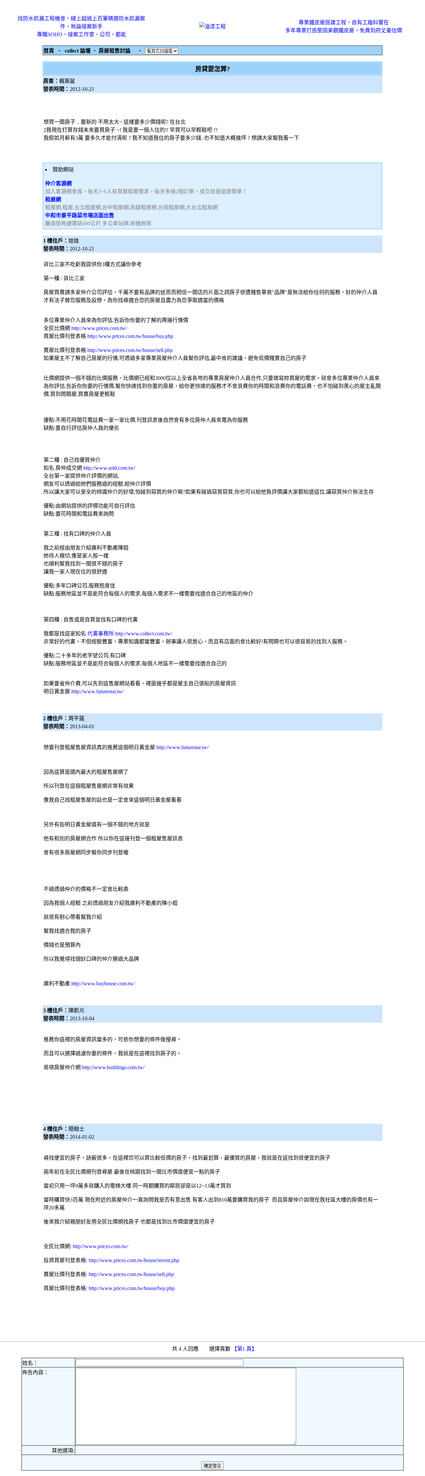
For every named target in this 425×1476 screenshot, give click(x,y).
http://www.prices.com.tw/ (99, 328)
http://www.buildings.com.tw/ (113, 1067)
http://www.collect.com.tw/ (143, 633)
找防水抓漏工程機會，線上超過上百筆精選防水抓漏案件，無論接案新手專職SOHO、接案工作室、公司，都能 (81, 26)
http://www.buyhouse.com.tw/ (103, 983)
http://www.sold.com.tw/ (109, 468)
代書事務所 (100, 633)
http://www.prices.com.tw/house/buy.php (130, 336)
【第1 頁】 (245, 1349)
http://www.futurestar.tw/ (97, 691)
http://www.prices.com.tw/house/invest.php (134, 1260)
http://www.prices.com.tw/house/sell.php (130, 350)
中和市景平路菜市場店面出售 (79, 215)
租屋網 (53, 199)
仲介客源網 (58, 183)
